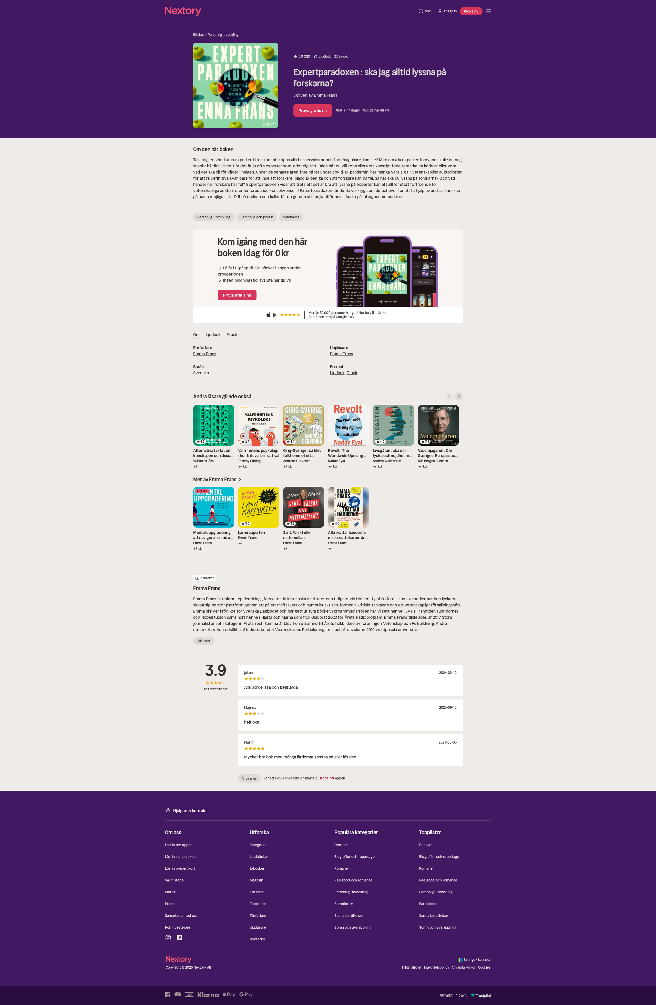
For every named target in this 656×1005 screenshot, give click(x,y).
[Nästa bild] (459, 396)
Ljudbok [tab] (213, 334)
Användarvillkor (464, 967)
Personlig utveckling (223, 35)
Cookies (484, 968)
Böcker (198, 35)
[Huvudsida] (489, 11)
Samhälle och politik (257, 217)
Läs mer (203, 640)
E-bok (352, 372)
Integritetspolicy (436, 967)
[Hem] (290, 11)
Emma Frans (325, 95)
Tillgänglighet (412, 967)
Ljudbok (337, 372)
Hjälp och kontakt (190, 811)
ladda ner (327, 778)
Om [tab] (196, 334)
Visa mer (249, 778)
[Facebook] (179, 938)
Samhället (291, 217)
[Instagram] (168, 938)
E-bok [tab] (232, 334)
